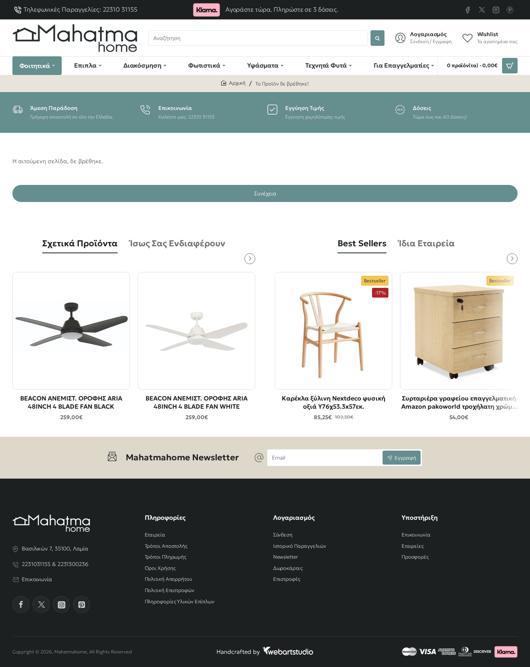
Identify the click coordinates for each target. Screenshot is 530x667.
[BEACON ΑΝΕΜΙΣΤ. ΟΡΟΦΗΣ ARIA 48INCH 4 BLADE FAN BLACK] (71, 330)
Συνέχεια (265, 193)
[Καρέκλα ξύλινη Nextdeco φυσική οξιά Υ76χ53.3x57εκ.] (333, 330)
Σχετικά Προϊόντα (80, 243)
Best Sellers (362, 243)
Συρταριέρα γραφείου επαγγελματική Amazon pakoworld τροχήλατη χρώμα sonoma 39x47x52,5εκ (458, 402)
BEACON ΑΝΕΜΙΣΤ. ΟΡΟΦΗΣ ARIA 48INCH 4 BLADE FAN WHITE (196, 402)
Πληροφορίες (165, 517)
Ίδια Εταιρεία (427, 243)
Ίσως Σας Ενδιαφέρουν (177, 243)
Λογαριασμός (294, 517)
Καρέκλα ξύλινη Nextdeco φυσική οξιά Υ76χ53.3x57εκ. (333, 402)
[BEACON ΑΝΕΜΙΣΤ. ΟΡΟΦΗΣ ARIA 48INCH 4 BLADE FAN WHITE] (196, 330)
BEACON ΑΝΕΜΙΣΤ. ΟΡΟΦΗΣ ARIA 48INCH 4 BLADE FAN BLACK (71, 402)
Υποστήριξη (420, 517)
